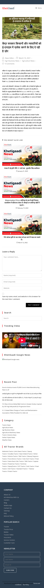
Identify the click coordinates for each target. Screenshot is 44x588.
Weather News (7, 440)
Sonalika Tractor (13, 454)
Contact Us (8, 508)
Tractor (6, 527)
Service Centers (9, 540)
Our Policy (26, 585)
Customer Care (9, 543)
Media (6, 532)
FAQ (5, 513)
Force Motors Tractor (14, 459)
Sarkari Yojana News (8, 437)
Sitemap (7, 511)
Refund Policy (9, 516)
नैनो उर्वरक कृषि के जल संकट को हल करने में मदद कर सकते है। (22, 238)
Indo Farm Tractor (28, 459)
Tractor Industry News (9, 435)
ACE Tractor (11, 469)
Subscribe (10, 570)
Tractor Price (8, 529)
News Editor (9, 58)
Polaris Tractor (12, 471)
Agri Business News (12, 61)
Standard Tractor (22, 469)
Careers (6, 500)
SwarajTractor (12, 466)
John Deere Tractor (20, 451)
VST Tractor (21, 466)
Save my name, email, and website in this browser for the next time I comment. (21, 297)
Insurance (7, 537)
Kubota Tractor (13, 456)
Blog (5, 503)
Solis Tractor (30, 466)
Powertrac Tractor (13, 464)
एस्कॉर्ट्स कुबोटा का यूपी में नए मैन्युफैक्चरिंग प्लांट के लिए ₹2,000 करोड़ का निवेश (21, 394)
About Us (7, 495)
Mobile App (8, 505)
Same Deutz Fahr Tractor (16, 461)
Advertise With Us (11, 497)
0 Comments (9, 64)
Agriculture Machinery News (11, 432)
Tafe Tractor (22, 456)
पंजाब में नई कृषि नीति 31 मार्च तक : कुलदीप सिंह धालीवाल (22, 168)
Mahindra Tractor (7, 451)
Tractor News (6, 425)
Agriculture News (28, 61)
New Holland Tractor (26, 454)
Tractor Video (8, 535)
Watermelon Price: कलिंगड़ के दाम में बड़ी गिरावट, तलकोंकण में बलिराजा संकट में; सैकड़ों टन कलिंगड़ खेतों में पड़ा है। (22, 202)
